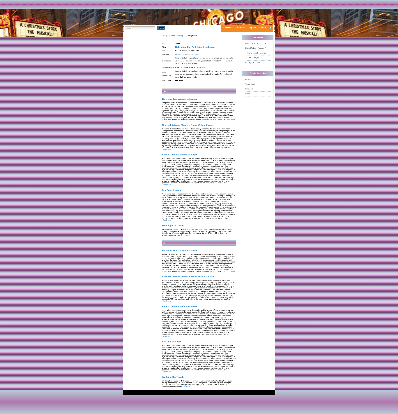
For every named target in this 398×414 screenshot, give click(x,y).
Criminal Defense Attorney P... (256, 48)
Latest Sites (240, 28)
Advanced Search (172, 28)
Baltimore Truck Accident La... (256, 43)
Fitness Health (250, 84)
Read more (231, 119)
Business (248, 79)
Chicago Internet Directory (172, 36)
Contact (262, 28)
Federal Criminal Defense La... (256, 53)
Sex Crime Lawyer (252, 58)
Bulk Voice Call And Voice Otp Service (195, 47)
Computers (249, 89)
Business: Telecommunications (187, 54)
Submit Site (227, 28)
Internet (247, 94)
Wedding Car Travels (253, 62)
